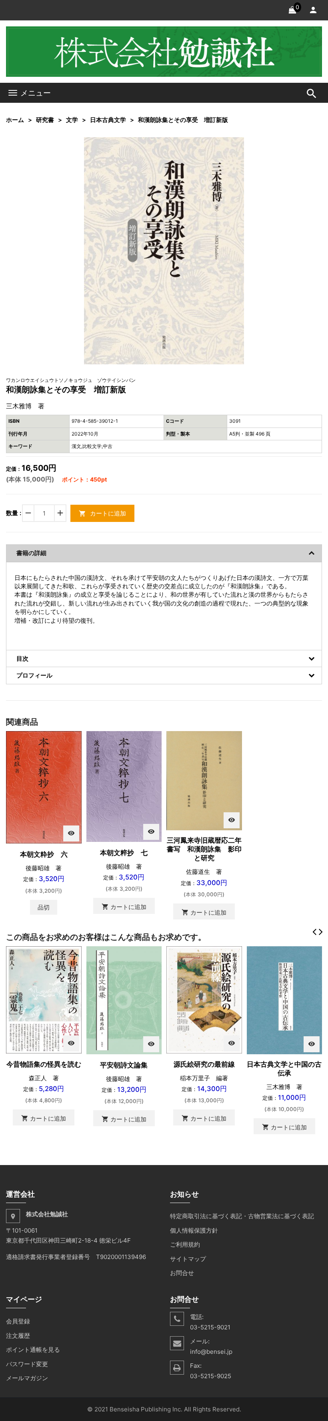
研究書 (45, 120)
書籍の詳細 (31, 553)
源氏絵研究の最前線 (204, 1064)
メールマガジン (27, 1378)
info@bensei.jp (211, 1351)
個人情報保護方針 (194, 1230)
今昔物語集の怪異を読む (43, 1064)
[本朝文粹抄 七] (124, 785)
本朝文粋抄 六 (44, 854)
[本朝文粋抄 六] (44, 787)
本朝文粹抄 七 (124, 853)
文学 (72, 120)
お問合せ (182, 1273)
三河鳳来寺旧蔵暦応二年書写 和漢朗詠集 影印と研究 (204, 849)
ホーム (15, 120)
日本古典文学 (108, 120)
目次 (22, 658)
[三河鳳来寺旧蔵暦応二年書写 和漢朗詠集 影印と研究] (204, 780)
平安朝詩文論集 (124, 1065)
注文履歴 (18, 1335)
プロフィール (34, 675)
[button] (236, 144)
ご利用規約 (185, 1244)
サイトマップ (188, 1259)
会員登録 (18, 1321)
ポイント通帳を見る (33, 1349)
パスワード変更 (27, 1364)
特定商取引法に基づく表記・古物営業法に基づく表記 (242, 1216)
